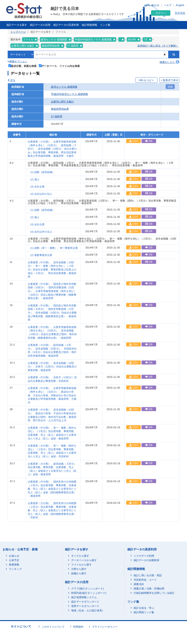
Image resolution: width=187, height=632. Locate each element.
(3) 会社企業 (37, 186)
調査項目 (139, 584)
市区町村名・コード (145, 579)
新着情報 (14, 564)
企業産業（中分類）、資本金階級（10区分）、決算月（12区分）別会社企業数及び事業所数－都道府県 (52, 367)
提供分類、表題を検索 (24, 65)
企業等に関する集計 (62, 101)
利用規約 (78, 626)
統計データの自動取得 (146, 560)
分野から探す (79, 569)
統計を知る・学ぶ (144, 608)
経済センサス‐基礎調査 (64, 86)
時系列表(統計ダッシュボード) (88, 593)
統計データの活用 (40, 24)
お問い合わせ (151, 5)
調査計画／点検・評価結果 (149, 588)
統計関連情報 (89, 24)
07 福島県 (56, 116)
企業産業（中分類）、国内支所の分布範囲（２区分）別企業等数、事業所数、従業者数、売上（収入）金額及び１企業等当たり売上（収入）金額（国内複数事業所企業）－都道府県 (52, 488)
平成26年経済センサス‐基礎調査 (69, 94)
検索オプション (18, 61)
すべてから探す (80, 556)
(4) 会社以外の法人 (41, 193)
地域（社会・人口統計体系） (87, 610)
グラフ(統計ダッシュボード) (87, 588)
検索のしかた (168, 62)
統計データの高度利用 (66, 24)
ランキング (15, 569)
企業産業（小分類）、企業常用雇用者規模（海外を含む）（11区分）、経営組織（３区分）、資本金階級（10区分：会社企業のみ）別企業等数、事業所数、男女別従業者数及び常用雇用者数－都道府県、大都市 (52, 148)
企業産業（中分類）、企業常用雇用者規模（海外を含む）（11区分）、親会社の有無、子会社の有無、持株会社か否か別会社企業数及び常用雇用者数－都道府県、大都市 (52, 395)
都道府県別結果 (60, 108)
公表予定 (14, 560)
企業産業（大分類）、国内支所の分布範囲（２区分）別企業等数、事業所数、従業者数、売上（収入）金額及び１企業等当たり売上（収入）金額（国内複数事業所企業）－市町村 (52, 510)
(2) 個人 (34, 179)
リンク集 (105, 24)
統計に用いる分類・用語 (148, 575)
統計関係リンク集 (144, 612)
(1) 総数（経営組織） (42, 172)
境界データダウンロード (85, 606)
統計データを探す (17, 24)
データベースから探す (84, 560)
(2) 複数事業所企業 (41, 255)
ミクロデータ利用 (144, 556)
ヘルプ (167, 5)
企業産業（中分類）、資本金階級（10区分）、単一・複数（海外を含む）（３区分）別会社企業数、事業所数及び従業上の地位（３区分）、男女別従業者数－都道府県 (52, 269)
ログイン (161, 13)
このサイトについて (53, 626)
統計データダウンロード (85, 601)
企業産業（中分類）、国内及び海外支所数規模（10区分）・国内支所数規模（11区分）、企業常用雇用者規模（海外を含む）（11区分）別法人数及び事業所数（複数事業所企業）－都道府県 (52, 291)
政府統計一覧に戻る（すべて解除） (158, 45)
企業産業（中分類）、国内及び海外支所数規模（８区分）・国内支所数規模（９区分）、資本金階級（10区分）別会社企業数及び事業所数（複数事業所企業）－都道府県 (52, 312)
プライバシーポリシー (105, 626)
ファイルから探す (81, 564)
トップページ (18, 31)
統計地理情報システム (84, 597)
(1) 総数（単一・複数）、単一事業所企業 (54, 247)
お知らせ (14, 556)
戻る (12, 80)
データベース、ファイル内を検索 (60, 65)
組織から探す (79, 573)
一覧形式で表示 (169, 80)
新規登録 (180, 13)
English (180, 5)
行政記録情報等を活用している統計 (154, 593)
